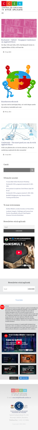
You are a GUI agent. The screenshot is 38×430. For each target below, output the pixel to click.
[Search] (32, 170)
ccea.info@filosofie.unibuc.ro (21, 397)
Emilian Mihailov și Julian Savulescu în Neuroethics (20, 209)
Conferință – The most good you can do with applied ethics (18, 143)
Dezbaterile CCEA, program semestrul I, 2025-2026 (19, 193)
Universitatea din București (19, 411)
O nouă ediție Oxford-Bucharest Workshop (17, 182)
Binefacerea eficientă (9, 102)
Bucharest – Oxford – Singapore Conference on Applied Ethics (18, 41)
